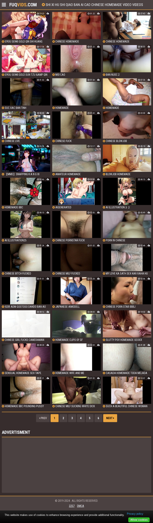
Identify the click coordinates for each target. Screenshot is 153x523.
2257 (72, 506)
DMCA (80, 506)
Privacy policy (135, 513)
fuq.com (23, 5)
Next (109, 418)
